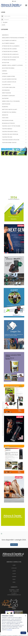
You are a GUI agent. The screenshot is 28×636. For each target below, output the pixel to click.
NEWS (14, 582)
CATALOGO (14, 568)
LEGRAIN (14, 576)
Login (15, 1)
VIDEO (14, 579)
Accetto (23, 632)
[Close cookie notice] (25, 615)
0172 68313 (14, 593)
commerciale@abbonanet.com (14, 594)
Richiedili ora (14, 544)
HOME (14, 565)
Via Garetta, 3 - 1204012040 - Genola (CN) (14, 590)
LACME (14, 571)
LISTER (14, 573)
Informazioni (9, 629)
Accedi (3, 24)
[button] (15, 402)
